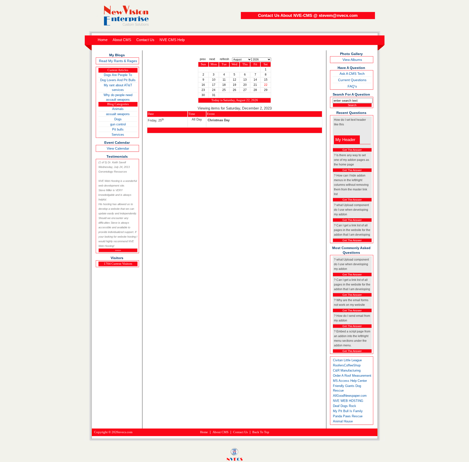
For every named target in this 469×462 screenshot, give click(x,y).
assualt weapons (118, 114)
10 (213, 79)
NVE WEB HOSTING (348, 401)
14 (255, 79)
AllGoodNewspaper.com (350, 395)
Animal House (343, 421)
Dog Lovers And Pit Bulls (118, 80)
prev (203, 59)
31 (213, 95)
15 (265, 79)
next (212, 59)
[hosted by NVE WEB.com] (234, 454)
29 (265, 90)
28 (255, 90)
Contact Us (240, 432)
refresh (224, 59)
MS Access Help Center (350, 381)
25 (224, 90)
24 (213, 90)
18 (224, 85)
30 (203, 95)
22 (265, 85)
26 (234, 90)
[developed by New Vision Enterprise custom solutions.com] (235, 460)
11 (224, 79)
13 (245, 79)
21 (255, 85)
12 (234, 79)
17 (213, 85)
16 (203, 85)
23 (203, 90)
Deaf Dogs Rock (344, 406)
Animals (118, 109)
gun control (118, 124)
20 (245, 85)
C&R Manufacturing (347, 370)
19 (234, 85)
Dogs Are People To (118, 75)
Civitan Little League (347, 360)
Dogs (118, 119)
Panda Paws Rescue (347, 416)
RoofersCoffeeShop (347, 365)
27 (245, 90)
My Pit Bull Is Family (348, 411)
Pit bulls (118, 129)
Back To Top (260, 432)
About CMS (220, 432)
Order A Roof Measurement (352, 375)
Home (204, 432)
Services (118, 134)
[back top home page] (124, 25)
